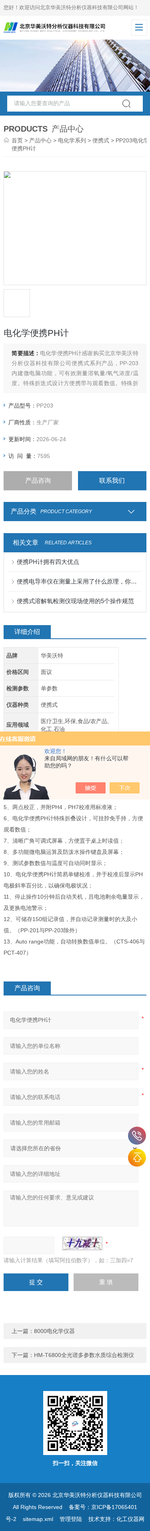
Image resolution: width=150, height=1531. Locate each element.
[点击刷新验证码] (82, 1243)
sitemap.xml (38, 1519)
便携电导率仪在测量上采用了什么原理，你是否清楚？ (79, 581)
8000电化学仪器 (54, 1331)
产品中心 (40, 140)
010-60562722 (137, 1136)
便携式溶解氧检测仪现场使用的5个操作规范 (75, 601)
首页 (17, 140)
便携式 (100, 140)
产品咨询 (38, 480)
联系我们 (112, 480)
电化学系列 (72, 140)
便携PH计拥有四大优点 (48, 561)
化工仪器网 (130, 1519)
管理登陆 (71, 1519)
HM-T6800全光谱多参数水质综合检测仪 (84, 1355)
